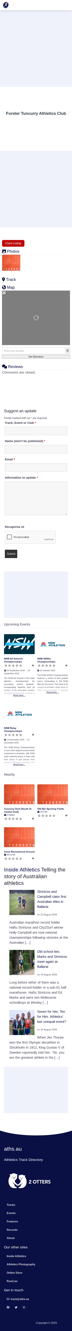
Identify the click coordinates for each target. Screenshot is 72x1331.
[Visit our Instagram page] (24, 1307)
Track (11, 279)
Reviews (15, 366)
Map (11, 287)
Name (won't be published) (25, 441)
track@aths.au (20, 1299)
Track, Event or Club (20, 423)
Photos (13, 251)
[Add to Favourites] (33, 665)
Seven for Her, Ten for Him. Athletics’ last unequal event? (51, 1016)
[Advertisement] (36, 48)
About (11, 1238)
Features (12, 1221)
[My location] (67, 351)
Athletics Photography (21, 1264)
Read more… (19, 695)
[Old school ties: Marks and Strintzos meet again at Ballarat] (21, 962)
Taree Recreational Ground (19, 851)
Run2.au (12, 1281)
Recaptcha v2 (14, 527)
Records (12, 1229)
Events (11, 1213)
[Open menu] (66, 5)
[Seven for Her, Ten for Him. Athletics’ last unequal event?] (21, 1022)
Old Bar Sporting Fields (50, 808)
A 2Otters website (25, 1322)
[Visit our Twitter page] (16, 1307)
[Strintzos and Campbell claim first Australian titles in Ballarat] (21, 902)
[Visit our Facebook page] (8, 1307)
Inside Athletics (22, 870)
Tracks (11, 1204)
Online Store (14, 1272)
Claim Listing (13, 243)
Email (10, 459)
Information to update (21, 477)
